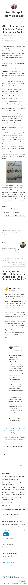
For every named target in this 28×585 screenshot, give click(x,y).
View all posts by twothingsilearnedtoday (12, 251)
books (14, 230)
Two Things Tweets (8, 562)
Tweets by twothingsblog (8, 565)
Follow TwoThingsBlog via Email (12, 521)
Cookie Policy (5, 578)
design (18, 230)
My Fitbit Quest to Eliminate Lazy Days (13, 476)
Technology (5, 38)
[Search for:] (10, 547)
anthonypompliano (14, 288)
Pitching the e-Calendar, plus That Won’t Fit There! (13, 510)
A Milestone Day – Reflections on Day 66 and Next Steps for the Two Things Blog (13, 488)
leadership (5, 232)
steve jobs (13, 235)
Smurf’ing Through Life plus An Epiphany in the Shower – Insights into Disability (13, 493)
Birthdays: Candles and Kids (10, 479)
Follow (6, 534)
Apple (5, 37)
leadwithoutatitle (14, 232)
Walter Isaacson (14, 55)
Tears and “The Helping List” (10, 503)
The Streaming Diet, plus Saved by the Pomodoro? (11, 515)
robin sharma (6, 235)
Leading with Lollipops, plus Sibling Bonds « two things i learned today (14, 439)
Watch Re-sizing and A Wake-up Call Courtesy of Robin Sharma (14, 263)
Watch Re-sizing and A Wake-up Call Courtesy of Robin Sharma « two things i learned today (14, 431)
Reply (7, 337)
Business (13, 37)
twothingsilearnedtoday (9, 35)
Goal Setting (19, 37)
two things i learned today (14, 14)
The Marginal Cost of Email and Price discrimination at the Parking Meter (12, 259)
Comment (20, 465)
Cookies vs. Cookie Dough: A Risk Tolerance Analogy (11, 498)
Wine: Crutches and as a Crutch (11, 506)
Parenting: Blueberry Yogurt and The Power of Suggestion (12, 483)
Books (8, 37)
